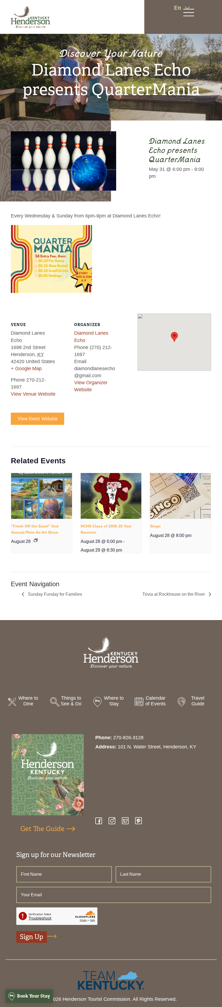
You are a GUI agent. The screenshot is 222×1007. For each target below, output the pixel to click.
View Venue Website (33, 394)
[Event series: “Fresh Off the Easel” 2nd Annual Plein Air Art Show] (36, 540)
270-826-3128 (128, 737)
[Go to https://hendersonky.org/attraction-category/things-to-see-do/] (68, 702)
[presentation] (41, 496)
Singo (155, 526)
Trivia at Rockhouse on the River (174, 594)
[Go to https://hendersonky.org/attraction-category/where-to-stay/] (110, 702)
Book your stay (33, 996)
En (177, 7)
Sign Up (31, 937)
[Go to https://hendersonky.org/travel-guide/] (195, 702)
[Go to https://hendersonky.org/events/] (153, 702)
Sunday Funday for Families (54, 594)
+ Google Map (26, 368)
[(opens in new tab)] (111, 980)
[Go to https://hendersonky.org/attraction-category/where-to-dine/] (26, 702)
